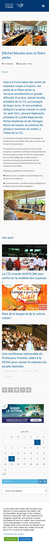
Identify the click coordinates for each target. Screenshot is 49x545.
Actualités (23, 64)
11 (38, 223)
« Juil (3, 474)
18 (12, 459)
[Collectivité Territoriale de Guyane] (14, 6)
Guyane (26, 371)
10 (35, 223)
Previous (7, 205)
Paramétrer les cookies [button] (14, 534)
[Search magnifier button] (45, 481)
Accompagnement (11, 371)
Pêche (30, 64)
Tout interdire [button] (25, 539)
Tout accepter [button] (10, 539)
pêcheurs (8, 376)
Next (41, 205)
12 (41, 223)
